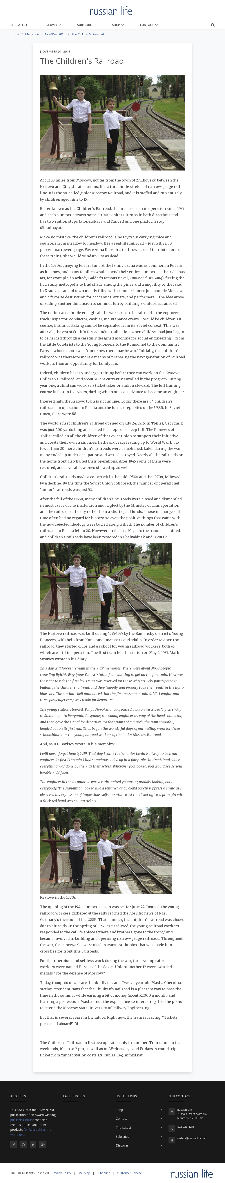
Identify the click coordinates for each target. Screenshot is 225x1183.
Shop (116, 25)
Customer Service (129, 1173)
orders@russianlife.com (192, 1138)
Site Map (84, 1173)
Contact (147, 25)
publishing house (22, 1120)
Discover (50, 25)
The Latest (18, 25)
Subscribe (84, 25)
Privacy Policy (61, 1173)
